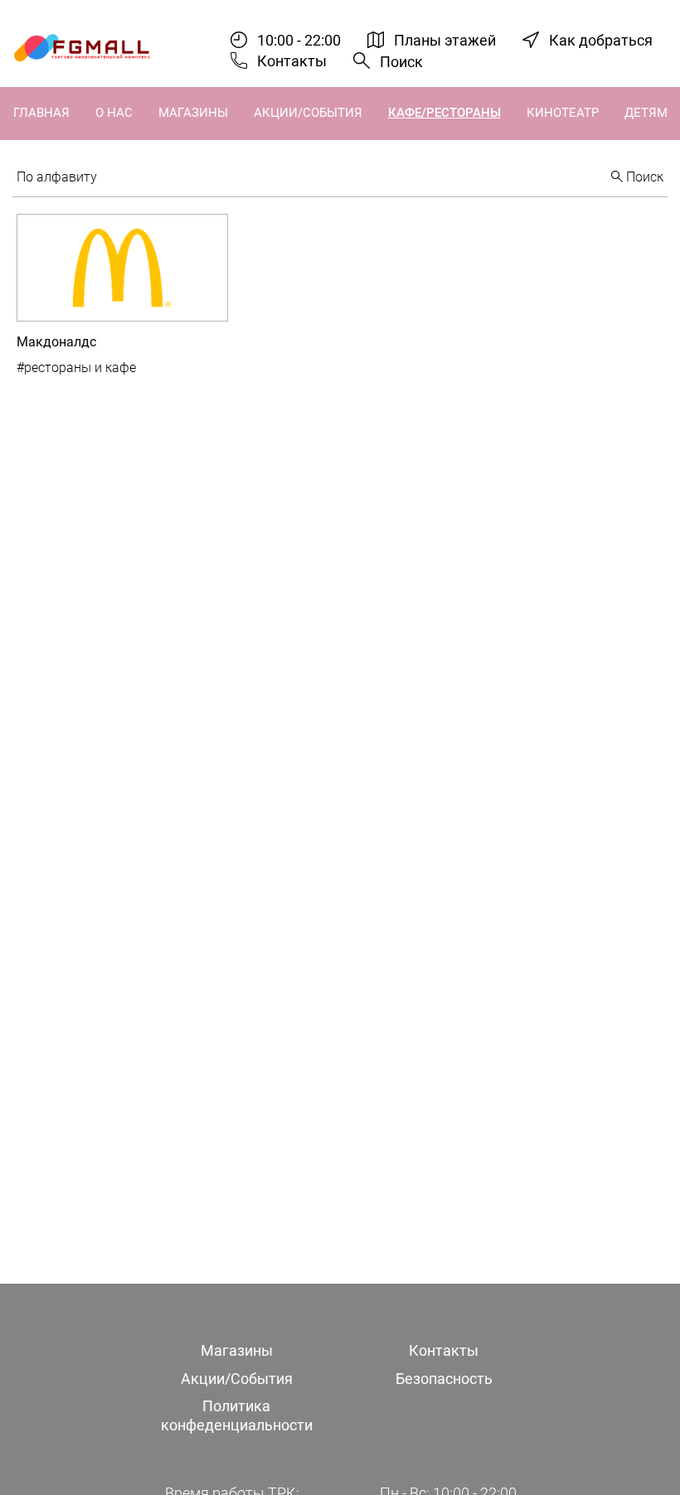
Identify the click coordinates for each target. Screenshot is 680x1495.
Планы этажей (445, 40)
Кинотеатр (563, 112)
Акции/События (308, 112)
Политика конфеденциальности (237, 1415)
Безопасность (444, 1378)
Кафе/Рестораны (444, 112)
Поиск (401, 61)
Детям (646, 112)
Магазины (193, 112)
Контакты (292, 61)
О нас (114, 112)
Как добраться (601, 40)
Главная (41, 112)
